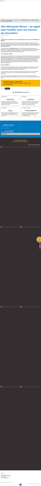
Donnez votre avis (8, 125)
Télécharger (7, 88)
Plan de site (31, 483)
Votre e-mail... (4, 133)
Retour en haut (40, 484)
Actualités (15, 20)
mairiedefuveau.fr (10, 20)
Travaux (19, 20)
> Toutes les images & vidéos (33, 144)
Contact (11, 482)
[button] (20, 484)
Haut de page (37, 483)
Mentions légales (4, 482)
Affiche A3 (2, 88)
